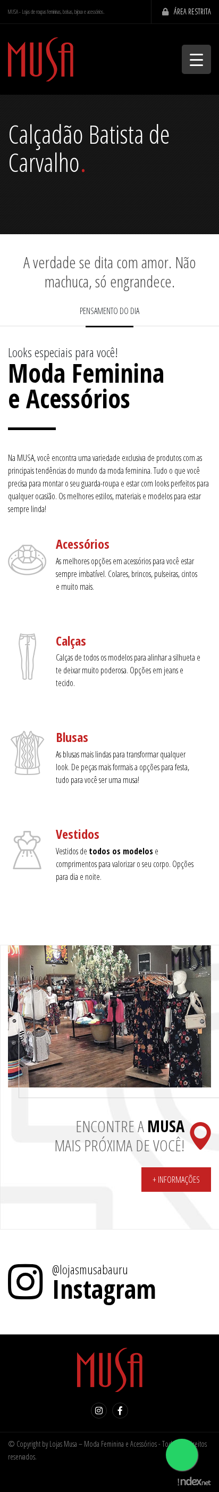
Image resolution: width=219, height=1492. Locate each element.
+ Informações (176, 1179)
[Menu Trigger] (196, 59)
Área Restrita (192, 11)
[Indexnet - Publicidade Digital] (194, 1480)
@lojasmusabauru (90, 1269)
